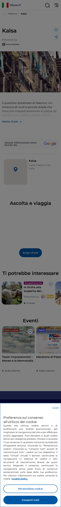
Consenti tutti (30, 500)
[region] (30, 455)
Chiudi (55, 407)
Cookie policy (20, 478)
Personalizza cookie (30, 488)
